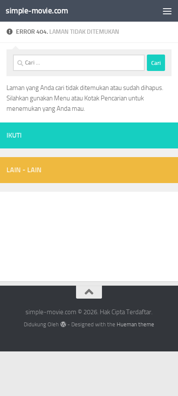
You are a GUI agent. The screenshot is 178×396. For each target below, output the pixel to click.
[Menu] (167, 11)
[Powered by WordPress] (63, 324)
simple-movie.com (37, 11)
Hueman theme (135, 324)
